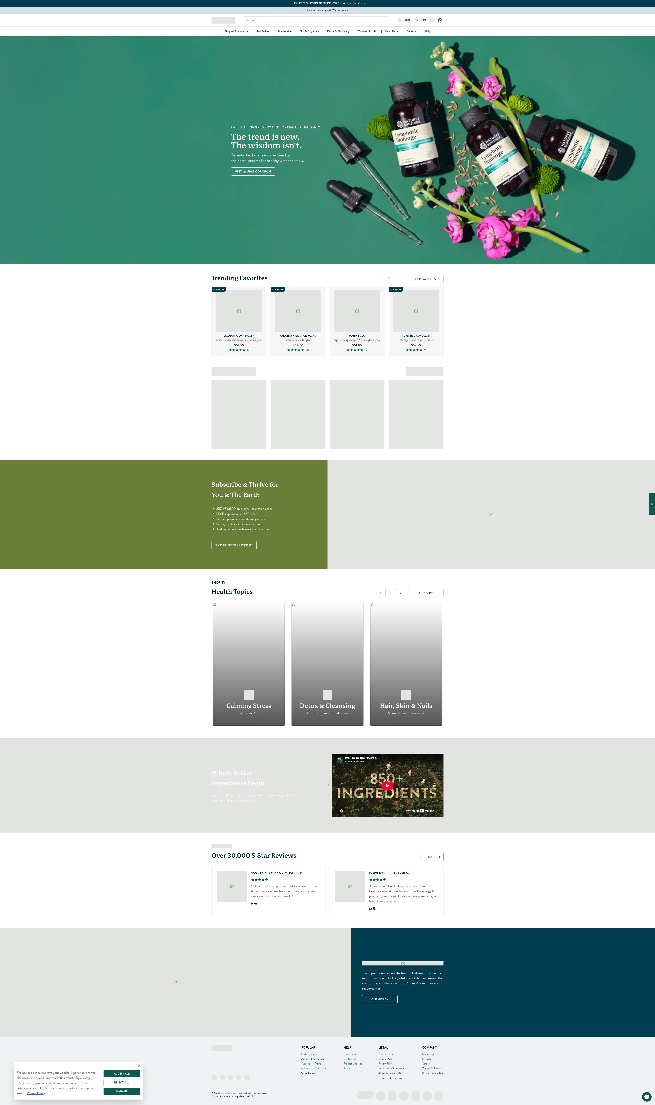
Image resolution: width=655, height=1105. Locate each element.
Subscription (285, 31)
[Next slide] (397, 279)
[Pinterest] (239, 1077)
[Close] (139, 1065)
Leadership (428, 1054)
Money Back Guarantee (314, 1068)
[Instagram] (222, 1077)
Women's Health (366, 31)
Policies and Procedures (391, 1078)
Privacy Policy (385, 1054)
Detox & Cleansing (338, 31)
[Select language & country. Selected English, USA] (431, 20)
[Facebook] (214, 1077)
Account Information (312, 1059)
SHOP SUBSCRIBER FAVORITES (234, 545)
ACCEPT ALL (122, 1074)
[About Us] (397, 31)
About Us (389, 31)
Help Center (351, 1054)
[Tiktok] (230, 1077)
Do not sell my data (432, 1073)
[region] (78, 1080)
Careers (426, 1064)
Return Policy (385, 1064)
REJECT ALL (121, 1083)
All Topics (426, 593)
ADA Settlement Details (392, 1073)
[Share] (415, 31)
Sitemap (348, 1068)
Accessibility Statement (391, 1068)
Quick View (246, 355)
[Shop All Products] (247, 31)
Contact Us (350, 1059)
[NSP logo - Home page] (223, 20)
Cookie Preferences (432, 1068)
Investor (426, 1059)
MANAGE (122, 1091)
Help (427, 31)
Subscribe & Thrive (311, 1064)
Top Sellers (263, 31)
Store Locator (308, 1073)
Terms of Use (385, 1059)
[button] (647, 1097)
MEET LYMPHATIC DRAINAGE (253, 172)
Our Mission (379, 999)
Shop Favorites (425, 279)
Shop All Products (235, 31)
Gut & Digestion (309, 31)
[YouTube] (247, 1077)
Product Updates (353, 1064)
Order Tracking (309, 1054)
